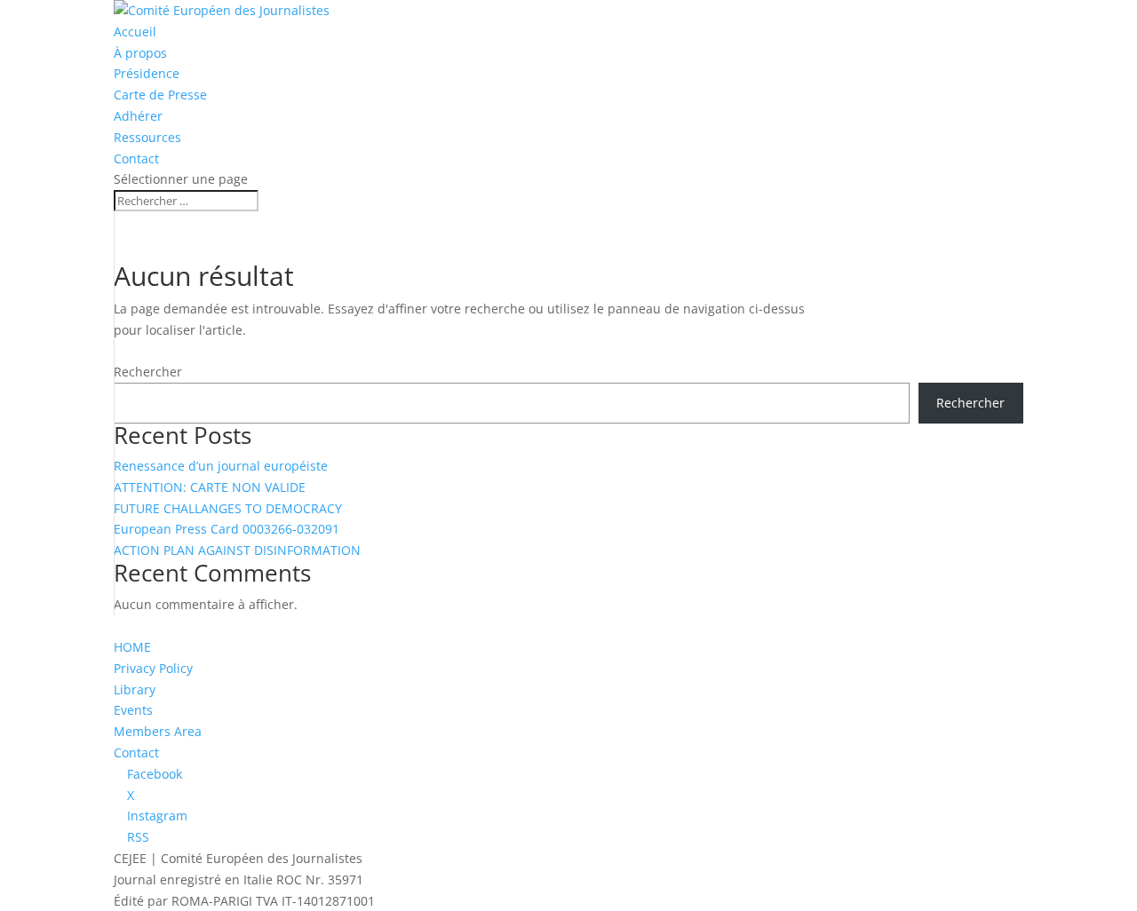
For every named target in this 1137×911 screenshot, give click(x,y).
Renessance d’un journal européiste (221, 465)
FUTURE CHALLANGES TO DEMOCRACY (228, 508)
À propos (140, 52)
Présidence (146, 73)
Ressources (147, 137)
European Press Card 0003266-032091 (226, 528)
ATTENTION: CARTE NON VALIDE (210, 487)
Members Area (158, 731)
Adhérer (138, 115)
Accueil (135, 31)
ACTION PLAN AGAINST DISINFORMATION (237, 550)
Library (134, 689)
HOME (132, 646)
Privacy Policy (153, 668)
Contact (136, 158)
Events (133, 709)
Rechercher (148, 371)
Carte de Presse (160, 94)
